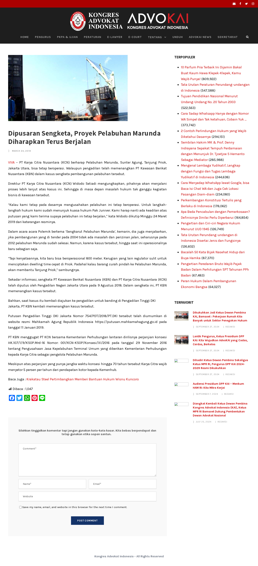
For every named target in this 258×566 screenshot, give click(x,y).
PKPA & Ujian (67, 37)
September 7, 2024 (207, 394)
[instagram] (253, 3)
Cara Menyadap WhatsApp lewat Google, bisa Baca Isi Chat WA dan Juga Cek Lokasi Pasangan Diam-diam (215, 188)
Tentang (155, 37)
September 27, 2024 (207, 326)
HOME (24, 37)
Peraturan (92, 37)
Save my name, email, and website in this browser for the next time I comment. (74, 507)
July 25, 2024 (204, 421)
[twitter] (246, 3)
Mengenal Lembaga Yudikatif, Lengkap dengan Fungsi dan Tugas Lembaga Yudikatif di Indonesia (210, 171)
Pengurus (43, 37)
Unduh (177, 37)
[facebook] (240, 3)
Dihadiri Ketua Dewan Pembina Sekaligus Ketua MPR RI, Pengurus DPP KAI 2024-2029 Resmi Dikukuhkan (220, 364)
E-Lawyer (114, 37)
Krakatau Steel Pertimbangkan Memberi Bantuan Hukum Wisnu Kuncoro (82, 379)
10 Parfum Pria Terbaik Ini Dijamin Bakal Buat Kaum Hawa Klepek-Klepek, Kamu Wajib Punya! (211, 73)
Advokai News (200, 37)
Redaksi (230, 326)
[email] (234, 3)
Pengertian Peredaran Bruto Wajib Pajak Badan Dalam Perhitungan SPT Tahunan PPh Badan (215, 269)
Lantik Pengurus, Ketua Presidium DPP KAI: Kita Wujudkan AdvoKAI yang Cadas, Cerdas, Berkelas (220, 340)
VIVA (11, 162)
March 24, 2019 (21, 151)
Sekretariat (228, 37)
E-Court (135, 37)
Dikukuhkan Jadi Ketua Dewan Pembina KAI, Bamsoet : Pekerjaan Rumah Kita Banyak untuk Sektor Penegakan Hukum (220, 316)
